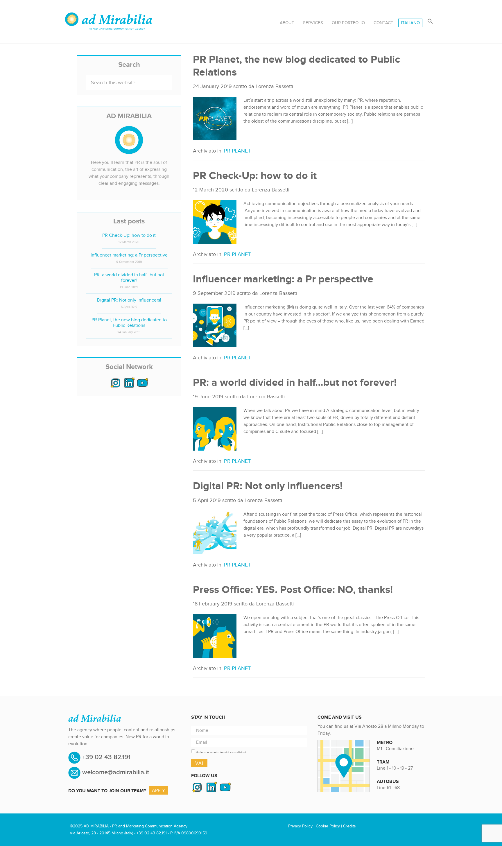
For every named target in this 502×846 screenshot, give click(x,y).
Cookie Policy (328, 826)
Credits (349, 826)
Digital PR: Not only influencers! (268, 486)
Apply (158, 790)
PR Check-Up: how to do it (255, 175)
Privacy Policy (300, 826)
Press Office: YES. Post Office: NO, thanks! (293, 589)
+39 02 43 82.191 (105, 757)
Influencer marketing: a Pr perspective (283, 279)
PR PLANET (237, 151)
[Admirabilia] (108, 18)
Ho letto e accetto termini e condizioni (221, 752)
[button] (430, 21)
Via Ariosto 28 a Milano (377, 726)
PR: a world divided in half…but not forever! (295, 382)
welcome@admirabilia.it (115, 772)
